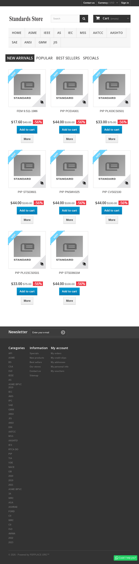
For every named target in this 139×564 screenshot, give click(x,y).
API (10, 353)
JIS (55, 42)
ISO (10, 371)
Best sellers (36, 362)
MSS (83, 33)
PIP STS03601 (27, 192)
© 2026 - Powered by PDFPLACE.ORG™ (28, 554)
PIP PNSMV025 (69, 192)
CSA (10, 366)
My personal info (59, 366)
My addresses (58, 362)
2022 (10, 538)
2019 (10, 480)
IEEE (47, 33)
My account (59, 348)
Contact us (89, 3)
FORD (11, 511)
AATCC (98, 33)
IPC (10, 401)
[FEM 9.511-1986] (27, 88)
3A (9, 493)
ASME (32, 33)
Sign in (125, 3)
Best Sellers (68, 58)
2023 (10, 542)
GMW (43, 42)
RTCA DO (13, 449)
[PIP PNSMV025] (69, 169)
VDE (10, 462)
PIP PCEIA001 (69, 111)
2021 (10, 485)
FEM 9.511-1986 (27, 111)
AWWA (11, 533)
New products (37, 358)
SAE (14, 42)
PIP (10, 454)
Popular (44, 58)
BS (10, 362)
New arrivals (20, 58)
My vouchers (57, 371)
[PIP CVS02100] (112, 169)
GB (10, 471)
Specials (91, 58)
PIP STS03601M (69, 273)
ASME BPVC (15, 489)
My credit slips (58, 358)
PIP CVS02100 (111, 192)
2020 (10, 476)
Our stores (35, 366)
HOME (16, 33)
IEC (70, 33)
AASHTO (116, 33)
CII (9, 516)
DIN (10, 427)
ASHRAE (13, 507)
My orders (56, 353)
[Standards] (27, 18)
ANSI (28, 42)
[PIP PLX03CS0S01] (112, 88)
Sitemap (34, 375)
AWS (10, 396)
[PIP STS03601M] (69, 250)
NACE (11, 467)
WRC (11, 498)
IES (10, 445)
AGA (10, 502)
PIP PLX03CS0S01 (112, 111)
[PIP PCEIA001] (69, 88)
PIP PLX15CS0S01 (27, 273)
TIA (10, 458)
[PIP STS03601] (27, 169)
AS (59, 33)
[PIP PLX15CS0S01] (27, 250)
